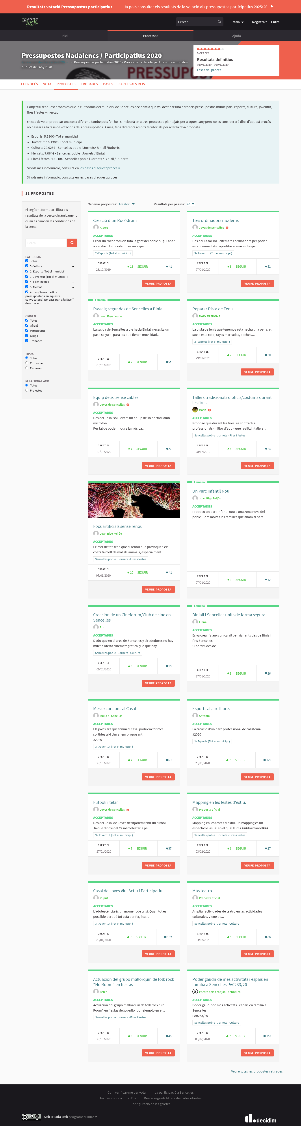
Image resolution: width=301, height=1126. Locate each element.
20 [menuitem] (188, 204)
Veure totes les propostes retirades (257, 1071)
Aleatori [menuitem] (124, 204)
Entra (275, 22)
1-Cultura (36, 266)
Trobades (89, 84)
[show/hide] (74, 266)
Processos (150, 35)
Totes (33, 261)
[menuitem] (237, 22)
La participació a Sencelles (174, 1092)
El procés (29, 84)
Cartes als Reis (132, 84)
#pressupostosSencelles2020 (45, 62)
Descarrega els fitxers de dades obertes (173, 1098)
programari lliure (83, 1117)
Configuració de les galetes (150, 1104)
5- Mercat (36, 287)
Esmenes (36, 368)
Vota (47, 84)
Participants (37, 331)
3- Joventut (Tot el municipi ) (49, 277)
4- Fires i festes (39, 282)
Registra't (259, 22)
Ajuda (236, 35)
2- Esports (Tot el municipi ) (47, 271)
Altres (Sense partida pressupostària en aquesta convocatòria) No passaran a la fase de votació (48, 298)
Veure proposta (160, 283)
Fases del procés (209, 70)
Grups (34, 336)
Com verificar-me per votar (127, 1092)
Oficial (34, 325)
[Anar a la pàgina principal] (30, 22)
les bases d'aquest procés (100, 168)
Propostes (66, 84)
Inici (64, 35)
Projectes (36, 390)
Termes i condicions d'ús (118, 1098)
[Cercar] (219, 21)
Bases (108, 84)
